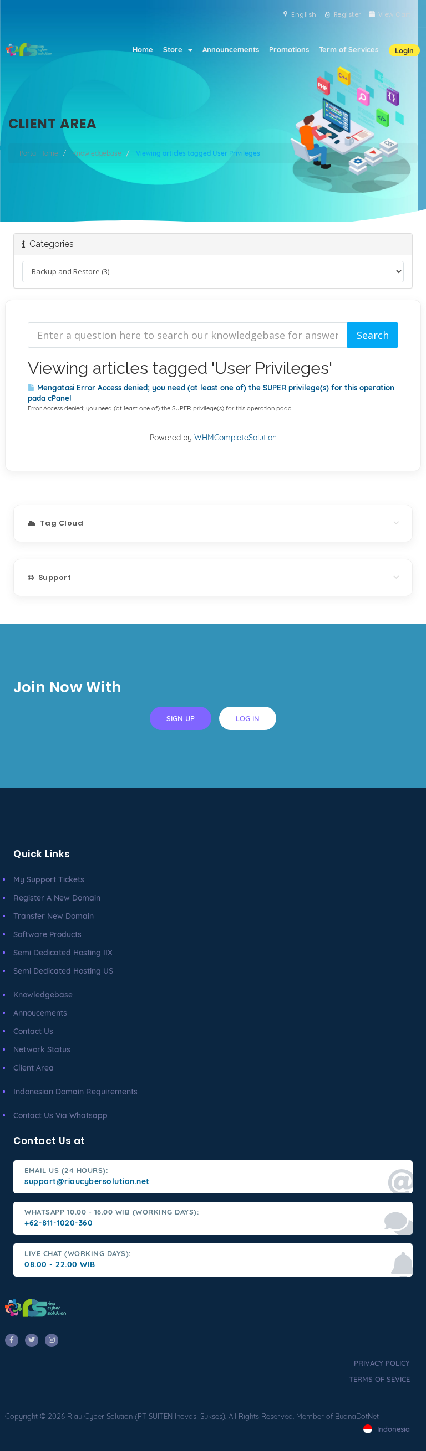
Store (175, 49)
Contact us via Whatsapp (60, 1115)
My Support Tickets (48, 879)
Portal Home (38, 153)
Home (143, 49)
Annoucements (40, 1013)
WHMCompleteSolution (235, 437)
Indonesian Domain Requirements (75, 1092)
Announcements (230, 49)
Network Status (41, 1049)
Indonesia (392, 1428)
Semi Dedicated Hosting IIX (63, 953)
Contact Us (33, 1031)
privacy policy (382, 1363)
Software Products (47, 934)
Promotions (289, 49)
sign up (180, 718)
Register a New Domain (56, 898)
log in (248, 718)
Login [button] (404, 50)
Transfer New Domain (53, 916)
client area (33, 1068)
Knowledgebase (96, 153)
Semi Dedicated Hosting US (63, 971)
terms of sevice (379, 1379)
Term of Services (348, 49)
